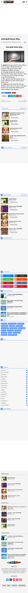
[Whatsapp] (15, 96)
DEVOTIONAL (19, 325)
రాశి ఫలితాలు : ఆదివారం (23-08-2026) (14, 512)
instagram (8, 286)
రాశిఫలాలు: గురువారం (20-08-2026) (15, 206)
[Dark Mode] (26, 2)
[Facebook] (9, 96)
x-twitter (22, 275)
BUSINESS (12, 325)
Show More (24, 194)
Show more (23, 108)
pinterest (8, 283)
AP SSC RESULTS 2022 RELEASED (14, 306)
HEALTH (6, 36)
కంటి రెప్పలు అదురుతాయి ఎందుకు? (16, 128)
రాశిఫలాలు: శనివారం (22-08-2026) (14, 518)
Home (2, 36)
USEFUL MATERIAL (13, 334)
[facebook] (7, 580)
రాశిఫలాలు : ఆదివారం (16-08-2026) (15, 228)
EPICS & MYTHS (5, 328)
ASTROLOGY (21, 323)
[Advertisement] (14, 19)
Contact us (14, 585)
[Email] (20, 96)
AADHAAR (4, 323)
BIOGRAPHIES (5, 325)
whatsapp (8, 279)
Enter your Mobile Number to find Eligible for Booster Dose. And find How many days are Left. (17, 314)
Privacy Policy (22, 585)
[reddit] (20, 580)
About (8, 585)
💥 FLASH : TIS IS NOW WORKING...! (15, 294)
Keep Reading (14, 202)
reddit (21, 279)
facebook (8, 275)
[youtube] (14, 580)
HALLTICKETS (22, 328)
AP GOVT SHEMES (12, 323)
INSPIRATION (18, 330)
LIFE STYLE (4, 332)
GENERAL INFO (8, 92)
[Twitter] (12, 96)
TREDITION (5, 334)
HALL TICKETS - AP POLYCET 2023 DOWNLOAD (14, 301)
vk (21, 283)
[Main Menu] (1, 1)
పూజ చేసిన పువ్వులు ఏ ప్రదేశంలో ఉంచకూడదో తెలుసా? (17, 136)
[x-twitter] (11, 580)
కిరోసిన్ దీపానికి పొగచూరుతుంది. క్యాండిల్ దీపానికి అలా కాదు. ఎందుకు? (17, 113)
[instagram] (17, 580)
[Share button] (23, 96)
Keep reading (15, 117)
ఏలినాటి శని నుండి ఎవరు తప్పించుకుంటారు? (16, 214)
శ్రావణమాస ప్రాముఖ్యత (14, 120)
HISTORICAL (11, 330)
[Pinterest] (17, 96)
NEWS (10, 332)
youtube (22, 286)
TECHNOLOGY (17, 332)
